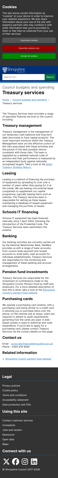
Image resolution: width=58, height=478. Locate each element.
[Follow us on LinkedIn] (34, 462)
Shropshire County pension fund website (28, 358)
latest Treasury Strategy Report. (27, 166)
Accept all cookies (29, 56)
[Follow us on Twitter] (6, 462)
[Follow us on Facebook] (16, 462)
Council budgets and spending (29, 99)
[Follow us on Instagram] (25, 462)
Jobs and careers (12, 429)
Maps (5, 444)
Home (5, 99)
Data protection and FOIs (16, 404)
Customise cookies (29, 40)
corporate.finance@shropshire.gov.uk (32, 343)
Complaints (8, 425)
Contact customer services (17, 420)
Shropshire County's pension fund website (28, 291)
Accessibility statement (15, 399)
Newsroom (8, 434)
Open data (8, 439)
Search (50, 77)
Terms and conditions (14, 395)
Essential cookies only (29, 48)
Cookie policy (10, 390)
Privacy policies (11, 385)
